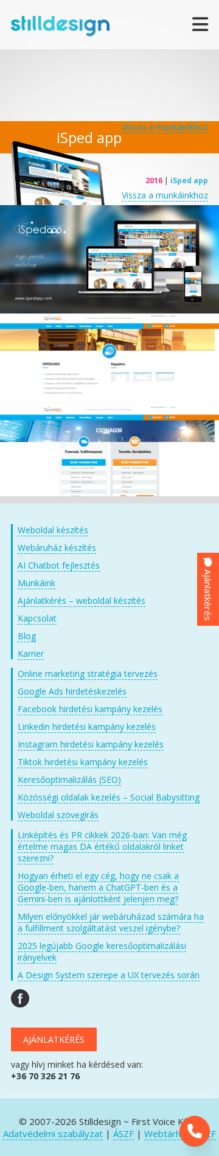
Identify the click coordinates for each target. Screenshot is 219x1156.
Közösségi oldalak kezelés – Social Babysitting (109, 797)
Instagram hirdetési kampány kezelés (91, 744)
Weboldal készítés (53, 530)
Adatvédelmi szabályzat (53, 1133)
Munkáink (36, 583)
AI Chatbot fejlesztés (59, 565)
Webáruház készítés (57, 547)
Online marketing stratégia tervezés (88, 673)
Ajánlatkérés (54, 1039)
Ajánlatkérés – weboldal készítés (81, 600)
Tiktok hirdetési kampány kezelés (83, 762)
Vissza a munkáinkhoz (165, 127)
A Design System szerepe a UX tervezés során (109, 975)
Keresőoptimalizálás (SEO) (69, 779)
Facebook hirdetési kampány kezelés (90, 709)
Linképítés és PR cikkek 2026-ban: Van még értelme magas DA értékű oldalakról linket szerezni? (102, 846)
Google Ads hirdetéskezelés (72, 691)
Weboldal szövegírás (58, 815)
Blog (27, 636)
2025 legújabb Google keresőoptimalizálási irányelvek (102, 951)
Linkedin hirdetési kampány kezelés (87, 726)
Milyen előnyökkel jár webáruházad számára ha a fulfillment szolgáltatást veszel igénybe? (111, 922)
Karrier (31, 653)
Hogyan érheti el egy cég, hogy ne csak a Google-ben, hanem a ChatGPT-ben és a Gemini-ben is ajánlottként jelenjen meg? (98, 887)
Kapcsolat (37, 618)
